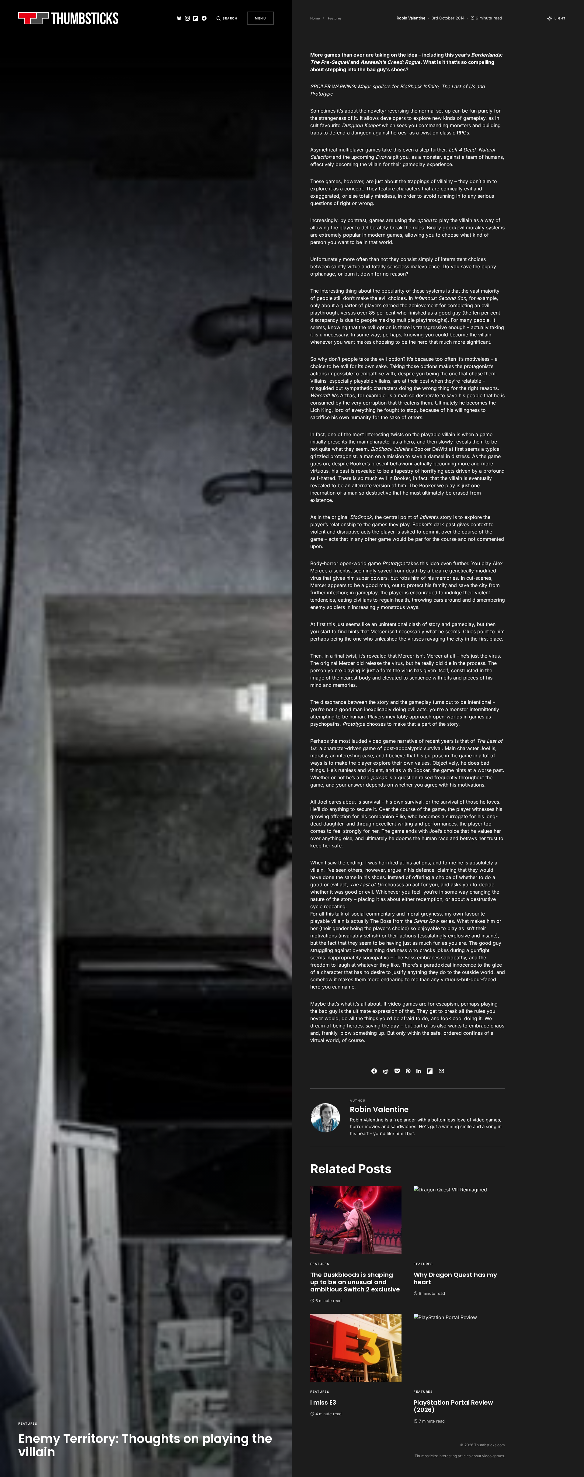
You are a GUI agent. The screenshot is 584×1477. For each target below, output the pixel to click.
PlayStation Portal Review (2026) (453, 1406)
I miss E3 (323, 1402)
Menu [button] (260, 18)
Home (315, 18)
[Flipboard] (195, 18)
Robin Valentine (379, 1109)
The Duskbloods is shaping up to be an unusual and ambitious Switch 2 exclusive (355, 1282)
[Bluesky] (179, 18)
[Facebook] (204, 18)
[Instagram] (187, 18)
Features (27, 1423)
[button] (227, 18)
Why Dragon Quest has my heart (455, 1278)
